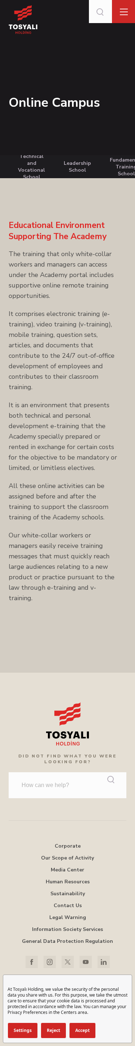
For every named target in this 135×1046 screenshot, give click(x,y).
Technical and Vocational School (31, 166)
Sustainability (67, 893)
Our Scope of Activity (67, 857)
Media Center (67, 869)
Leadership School (77, 166)
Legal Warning (67, 917)
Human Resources (68, 881)
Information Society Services (67, 929)
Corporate (68, 846)
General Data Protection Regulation (67, 941)
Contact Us (68, 905)
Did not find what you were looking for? (67, 759)
